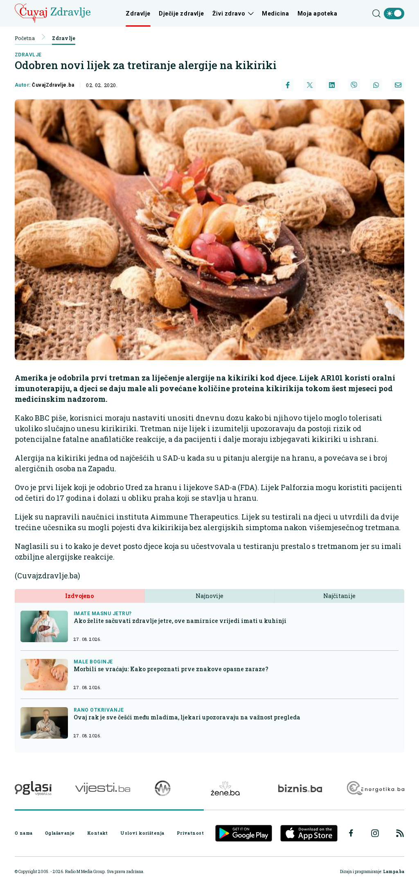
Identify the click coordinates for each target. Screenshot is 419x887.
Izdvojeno (79, 596)
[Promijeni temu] (394, 13)
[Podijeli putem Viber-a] (354, 85)
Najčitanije (339, 596)
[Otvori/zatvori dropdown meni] (249, 13)
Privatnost (190, 833)
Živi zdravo (228, 13)
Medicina (275, 13)
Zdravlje (138, 13)
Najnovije (209, 596)
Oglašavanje (60, 833)
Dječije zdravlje (181, 13)
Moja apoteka (317, 13)
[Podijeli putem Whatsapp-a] (376, 85)
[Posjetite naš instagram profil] (375, 833)
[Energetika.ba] (375, 788)
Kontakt (97, 833)
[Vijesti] (102, 788)
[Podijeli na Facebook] (288, 85)
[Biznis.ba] (300, 788)
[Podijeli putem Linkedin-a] (332, 85)
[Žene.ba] (225, 788)
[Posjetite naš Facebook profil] (351, 833)
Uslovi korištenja (142, 833)
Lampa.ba (393, 871)
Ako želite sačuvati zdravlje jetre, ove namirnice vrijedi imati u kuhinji (180, 621)
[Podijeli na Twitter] (310, 85)
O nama (24, 833)
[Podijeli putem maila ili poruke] (398, 85)
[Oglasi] (33, 788)
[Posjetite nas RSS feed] (400, 833)
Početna (25, 38)
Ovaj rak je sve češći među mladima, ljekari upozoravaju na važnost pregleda (187, 717)
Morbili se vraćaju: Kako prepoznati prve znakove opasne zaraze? (171, 669)
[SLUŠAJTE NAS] (162, 788)
